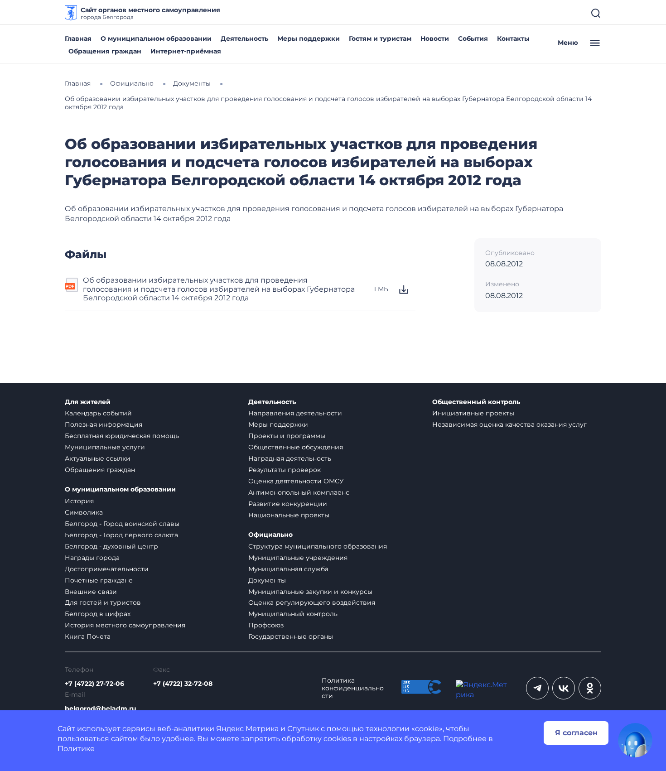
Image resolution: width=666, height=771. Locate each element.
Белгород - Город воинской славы (122, 524)
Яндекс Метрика (247, 728)
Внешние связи (91, 592)
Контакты (513, 38)
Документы (267, 580)
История (79, 501)
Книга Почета (88, 636)
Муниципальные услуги (105, 447)
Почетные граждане (99, 580)
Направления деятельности (295, 413)
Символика (84, 512)
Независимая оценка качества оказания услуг (509, 424)
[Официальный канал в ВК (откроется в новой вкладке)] (563, 688)
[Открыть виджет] (635, 740)
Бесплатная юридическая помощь (122, 436)
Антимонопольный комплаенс (298, 492)
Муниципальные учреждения (297, 558)
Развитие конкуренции (287, 504)
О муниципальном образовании (156, 38)
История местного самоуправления (125, 625)
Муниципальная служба (288, 569)
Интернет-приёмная (185, 51)
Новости (434, 38)
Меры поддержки (308, 38)
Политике (76, 748)
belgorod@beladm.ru (100, 709)
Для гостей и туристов (103, 602)
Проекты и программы (286, 436)
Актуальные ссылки (97, 458)
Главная (78, 38)
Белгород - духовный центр (111, 546)
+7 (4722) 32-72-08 (182, 684)
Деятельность (244, 38)
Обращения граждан (104, 51)
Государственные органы (290, 636)
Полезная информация (103, 424)
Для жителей (88, 402)
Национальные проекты (288, 515)
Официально (270, 535)
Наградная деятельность (289, 458)
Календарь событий (98, 413)
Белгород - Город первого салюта (121, 535)
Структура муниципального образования (317, 546)
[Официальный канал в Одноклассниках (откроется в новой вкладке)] (590, 688)
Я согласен (576, 732)
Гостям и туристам (380, 38)
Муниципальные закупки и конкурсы (310, 592)
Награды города (92, 558)
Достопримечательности (107, 569)
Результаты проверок (284, 470)
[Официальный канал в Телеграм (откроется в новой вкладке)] (537, 688)
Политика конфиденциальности (353, 688)
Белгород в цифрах (97, 614)
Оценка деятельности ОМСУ (296, 481)
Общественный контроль (476, 402)
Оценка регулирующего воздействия (311, 602)
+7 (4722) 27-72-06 (94, 684)
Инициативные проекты (473, 413)
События (473, 38)
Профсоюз (266, 625)
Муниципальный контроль (293, 614)
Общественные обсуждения (295, 447)
